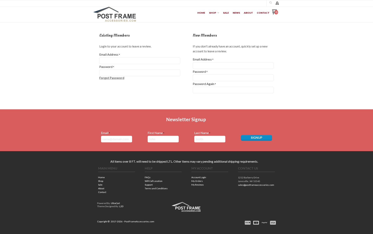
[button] (270, 2)
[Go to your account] (277, 3)
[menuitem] (201, 12)
